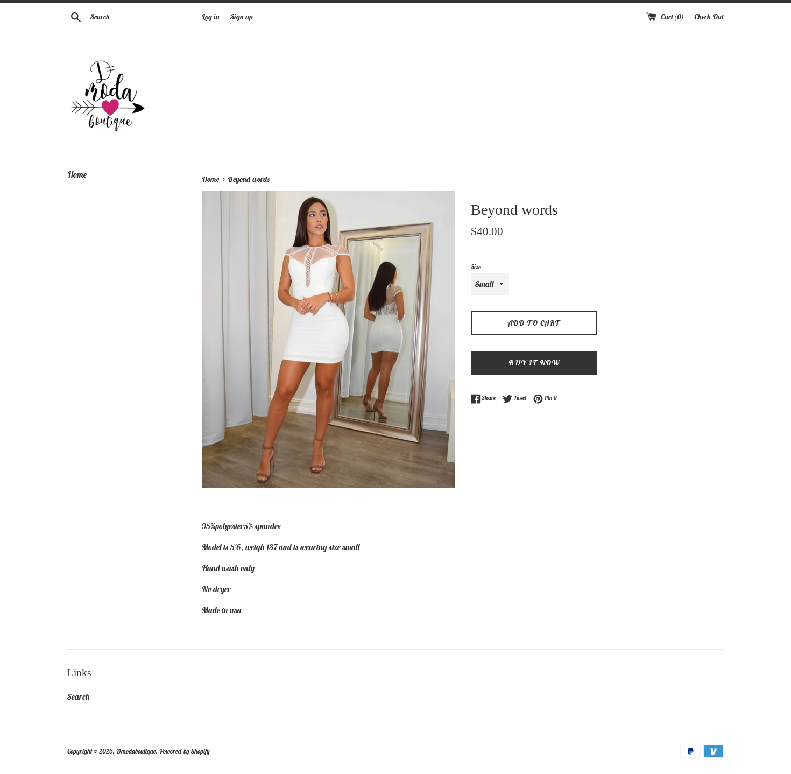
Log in (211, 17)
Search (78, 697)
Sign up (241, 17)
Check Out (709, 17)
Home (77, 174)
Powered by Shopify (184, 751)
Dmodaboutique (136, 751)
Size (476, 267)
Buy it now (534, 363)
